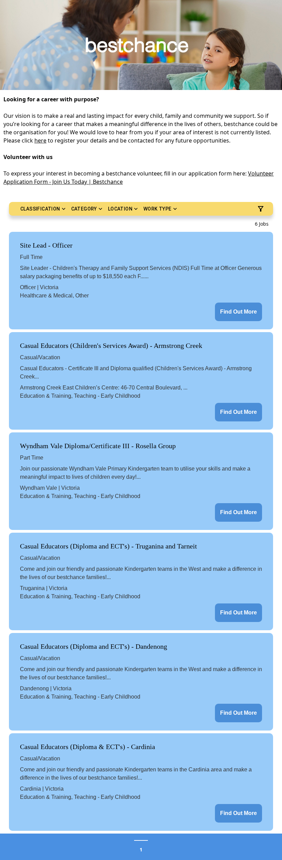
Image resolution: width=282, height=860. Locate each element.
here (40, 140)
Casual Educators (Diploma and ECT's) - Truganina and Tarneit (108, 546)
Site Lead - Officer (46, 245)
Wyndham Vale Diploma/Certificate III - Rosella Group (98, 446)
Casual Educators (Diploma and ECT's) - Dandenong (93, 646)
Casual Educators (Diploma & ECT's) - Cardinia (87, 746)
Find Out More (238, 312)
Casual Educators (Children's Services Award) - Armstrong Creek (111, 345)
